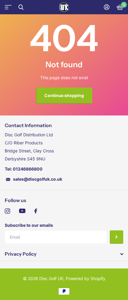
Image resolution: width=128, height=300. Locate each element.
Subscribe (116, 237)
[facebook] (35, 211)
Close (21, 7)
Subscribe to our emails (29, 225)
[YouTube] (22, 211)
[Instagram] (7, 211)
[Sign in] (107, 7)
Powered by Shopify (85, 278)
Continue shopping (64, 95)
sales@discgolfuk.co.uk (37, 179)
